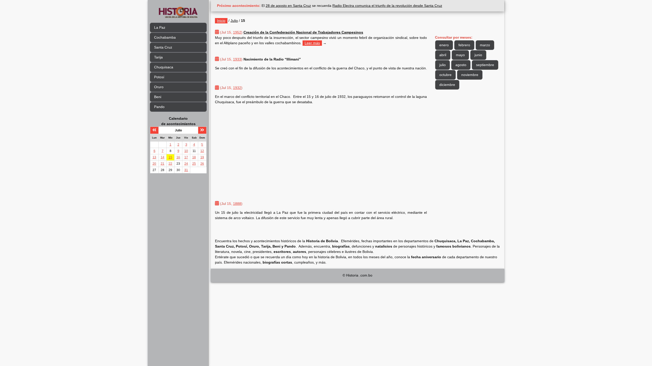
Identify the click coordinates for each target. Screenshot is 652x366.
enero (444, 45)
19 (202, 157)
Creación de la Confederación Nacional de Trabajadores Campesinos (303, 32)
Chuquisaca (163, 67)
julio (442, 65)
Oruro (159, 87)
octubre (445, 75)
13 (154, 157)
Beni (157, 97)
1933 (237, 59)
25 (194, 163)
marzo (485, 45)
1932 (237, 88)
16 (178, 157)
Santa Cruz (163, 47)
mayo (460, 55)
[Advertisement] (321, 149)
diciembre (447, 85)
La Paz (159, 27)
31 (186, 170)
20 (154, 163)
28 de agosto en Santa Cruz (288, 6)
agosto (460, 65)
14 (162, 157)
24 (186, 163)
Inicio (221, 21)
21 (162, 163)
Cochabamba (165, 37)
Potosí (159, 77)
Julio (234, 21)
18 (194, 157)
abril (442, 55)
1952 (237, 32)
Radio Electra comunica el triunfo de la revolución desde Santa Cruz (387, 6)
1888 (237, 204)
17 (186, 157)
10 (186, 151)
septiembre (485, 65)
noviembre (469, 75)
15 (170, 157)
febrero (464, 45)
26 (202, 163)
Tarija (158, 57)
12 (202, 151)
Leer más (312, 43)
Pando (159, 107)
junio (478, 55)
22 (170, 163)
